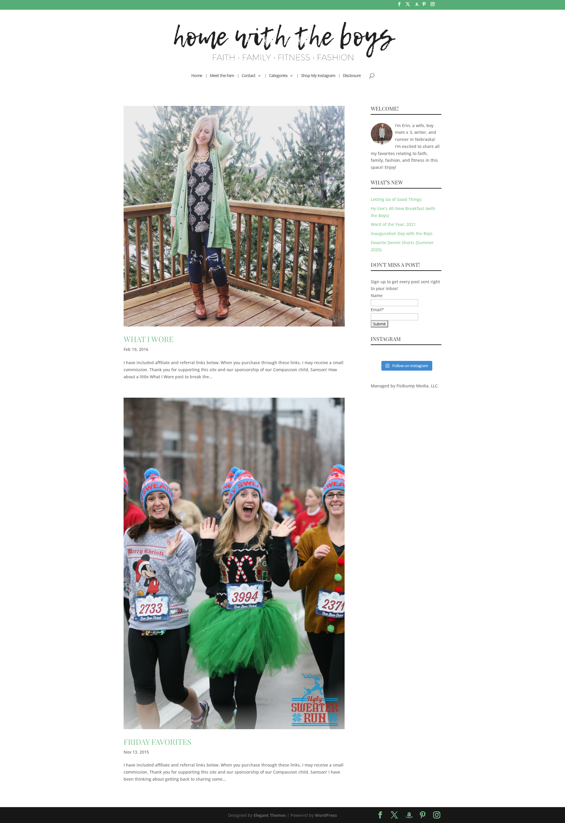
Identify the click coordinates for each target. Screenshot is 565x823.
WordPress (326, 815)
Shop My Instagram (318, 76)
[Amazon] (416, 6)
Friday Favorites (157, 742)
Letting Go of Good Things (396, 199)
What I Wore (149, 339)
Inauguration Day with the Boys (402, 233)
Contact (248, 76)
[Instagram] (433, 6)
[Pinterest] (424, 6)
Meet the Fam (222, 76)
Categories (278, 76)
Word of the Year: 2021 (393, 224)
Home (196, 76)
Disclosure (352, 76)
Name (377, 295)
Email (377, 309)
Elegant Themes (270, 815)
